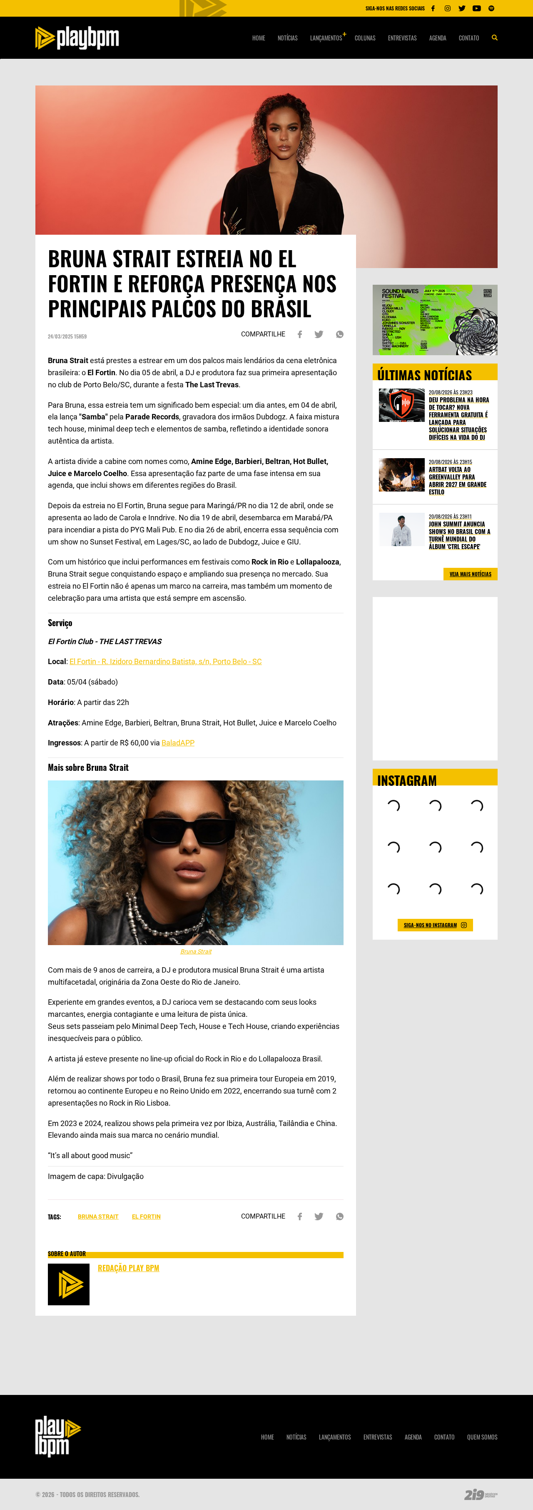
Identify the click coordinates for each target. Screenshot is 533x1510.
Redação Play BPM (128, 1267)
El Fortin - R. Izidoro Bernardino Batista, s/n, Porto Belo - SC (166, 661)
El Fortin (146, 1216)
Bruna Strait (98, 1216)
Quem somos (482, 1436)
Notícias (288, 37)
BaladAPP (178, 742)
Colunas (365, 37)
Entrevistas (402, 37)
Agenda (437, 37)
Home (258, 37)
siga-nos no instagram (430, 924)
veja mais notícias (470, 573)
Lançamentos (326, 37)
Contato (469, 37)
